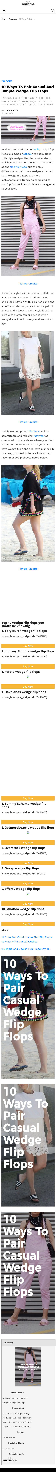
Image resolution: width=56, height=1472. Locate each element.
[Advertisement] (28, 50)
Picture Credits (28, 283)
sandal (27, 153)
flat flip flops (18, 166)
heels (36, 149)
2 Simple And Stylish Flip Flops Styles (25, 948)
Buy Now (28, 646)
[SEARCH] (53, 10)
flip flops (34, 431)
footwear (39, 435)
